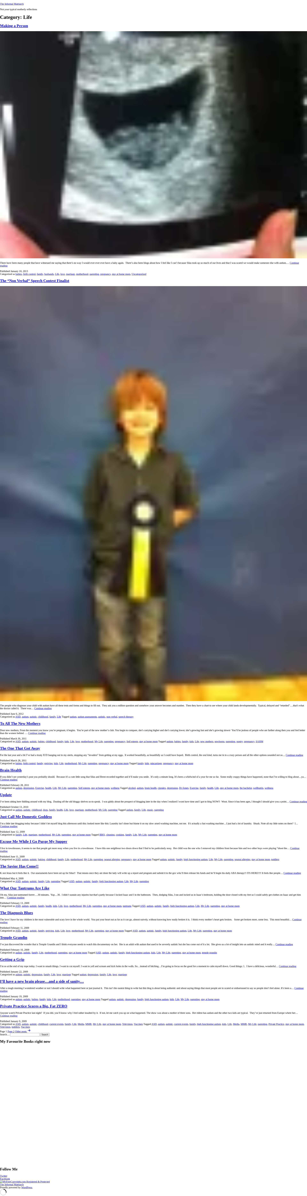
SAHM (259, 741)
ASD (18, 716)
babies (19, 274)
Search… (4, 1034)
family (40, 274)
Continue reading (43, 708)
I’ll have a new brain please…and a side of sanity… (42, 981)
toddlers (275, 859)
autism (25, 716)
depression (28, 788)
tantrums (127, 906)
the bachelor (246, 788)
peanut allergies (112, 859)
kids (67, 741)
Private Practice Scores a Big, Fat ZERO (33, 1006)
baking (41, 859)
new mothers (206, 741)
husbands (49, 274)
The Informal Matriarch (12, 4)
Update (6, 795)
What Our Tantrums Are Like (24, 888)
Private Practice (276, 1024)
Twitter (3, 1176)
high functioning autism (196, 859)
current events (56, 1024)
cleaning (110, 834)
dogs (45, 810)
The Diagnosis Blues (16, 913)
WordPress (26, 1187)
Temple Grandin (13, 937)
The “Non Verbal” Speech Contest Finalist (34, 281)
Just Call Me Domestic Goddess (26, 817)
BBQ (102, 834)
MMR (88, 1024)
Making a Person (14, 26)
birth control (29, 274)
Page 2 (11, 1031)
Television (127, 1024)
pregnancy (105, 274)
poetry (239, 741)
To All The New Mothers (20, 723)
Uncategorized (139, 274)
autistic (33, 716)
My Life (98, 741)
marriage (70, 274)
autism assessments (87, 716)
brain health (151, 788)
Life (57, 274)
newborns (219, 741)
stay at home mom (121, 274)
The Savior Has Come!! (19, 866)
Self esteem (132, 741)
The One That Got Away (20, 748)
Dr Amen (184, 788)
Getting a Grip (12, 959)
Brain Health (11, 770)
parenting (94, 274)
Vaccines (138, 1024)
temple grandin (209, 952)
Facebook (5, 1178)
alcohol (132, 788)
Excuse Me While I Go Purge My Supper (33, 841)
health (48, 788)
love (62, 274)
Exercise (39, 788)
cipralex (162, 788)
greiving (48, 763)
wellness (115, 788)
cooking (120, 834)
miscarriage (156, 763)
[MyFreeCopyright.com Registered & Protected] (25, 1181)
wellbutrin (258, 788)
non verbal (111, 716)
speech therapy (126, 716)
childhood (43, 716)
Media (81, 1024)
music (150, 810)
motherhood (82, 274)
